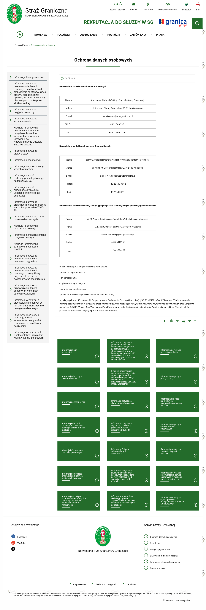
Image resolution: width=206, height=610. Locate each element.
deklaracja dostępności (106, 584)
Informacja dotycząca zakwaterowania (25, 120)
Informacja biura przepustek (29, 77)
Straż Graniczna (37, 10)
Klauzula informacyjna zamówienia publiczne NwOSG (26, 246)
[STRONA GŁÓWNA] (19, 34)
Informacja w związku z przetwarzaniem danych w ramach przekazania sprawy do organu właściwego (29, 304)
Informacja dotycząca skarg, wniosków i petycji (29, 168)
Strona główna (21, 45)
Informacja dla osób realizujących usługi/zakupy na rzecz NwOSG (29, 178)
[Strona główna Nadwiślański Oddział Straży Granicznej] (103, 536)
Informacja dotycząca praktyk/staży (25, 152)
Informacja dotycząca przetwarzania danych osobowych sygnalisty (26, 258)
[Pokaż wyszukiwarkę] (197, 23)
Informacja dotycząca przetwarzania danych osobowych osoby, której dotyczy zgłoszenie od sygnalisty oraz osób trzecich (29, 273)
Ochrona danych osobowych (43, 45)
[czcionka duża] (120, 4)
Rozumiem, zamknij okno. (177, 600)
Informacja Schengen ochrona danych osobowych (30, 236)
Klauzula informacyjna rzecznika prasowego (26, 227)
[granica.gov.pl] (172, 22)
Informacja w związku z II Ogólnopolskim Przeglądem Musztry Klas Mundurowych (29, 335)
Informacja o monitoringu (27, 160)
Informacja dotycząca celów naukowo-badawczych (29, 218)
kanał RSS (131, 584)
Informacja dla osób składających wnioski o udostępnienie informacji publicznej (27, 191)
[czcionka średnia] (117, 4)
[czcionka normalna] (114, 4)
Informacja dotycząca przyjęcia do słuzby (25, 111)
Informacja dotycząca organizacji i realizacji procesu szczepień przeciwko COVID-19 (30, 206)
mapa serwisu (79, 584)
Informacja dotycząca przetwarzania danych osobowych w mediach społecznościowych (26, 289)
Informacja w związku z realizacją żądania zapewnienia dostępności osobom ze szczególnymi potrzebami (27, 320)
